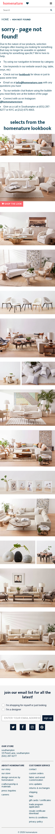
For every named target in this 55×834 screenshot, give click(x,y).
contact (32, 769)
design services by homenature (11, 778)
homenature (13, 3)
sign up (48, 718)
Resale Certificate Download (37, 812)
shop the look (13, 204)
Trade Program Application (36, 805)
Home (5, 19)
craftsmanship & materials (10, 785)
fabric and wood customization (37, 778)
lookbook (24, 75)
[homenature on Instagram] (32, 727)
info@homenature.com (29, 83)
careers (5, 794)
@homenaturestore (11, 102)
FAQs (31, 796)
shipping (33, 792)
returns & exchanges (39, 788)
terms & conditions (38, 817)
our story (6, 769)
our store (6, 773)
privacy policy (36, 821)
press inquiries (9, 790)
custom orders (36, 773)
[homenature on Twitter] (13, 727)
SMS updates (35, 784)
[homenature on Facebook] (23, 727)
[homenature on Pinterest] (42, 727)
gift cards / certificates (40, 800)
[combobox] (27, 10)
